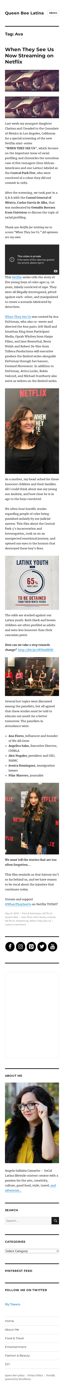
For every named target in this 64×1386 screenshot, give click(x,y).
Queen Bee (11, 917)
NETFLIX (47, 913)
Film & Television (31, 913)
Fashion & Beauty (17, 1355)
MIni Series (39, 917)
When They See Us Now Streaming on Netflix (29, 55)
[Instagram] (20, 946)
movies (51, 917)
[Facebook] (10, 946)
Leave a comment (15, 924)
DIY (7, 1364)
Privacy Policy (35, 1375)
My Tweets (12, 1304)
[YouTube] (52, 946)
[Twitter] (42, 946)
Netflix (17, 277)
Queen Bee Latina (24, 13)
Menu (53, 12)
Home (9, 1321)
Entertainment (15, 1347)
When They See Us (18, 316)
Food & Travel (14, 1338)
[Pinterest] (31, 946)
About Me (12, 1329)
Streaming (22, 920)
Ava (23, 917)
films (29, 917)
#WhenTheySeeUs (18, 904)
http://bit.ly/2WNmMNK (35, 650)
